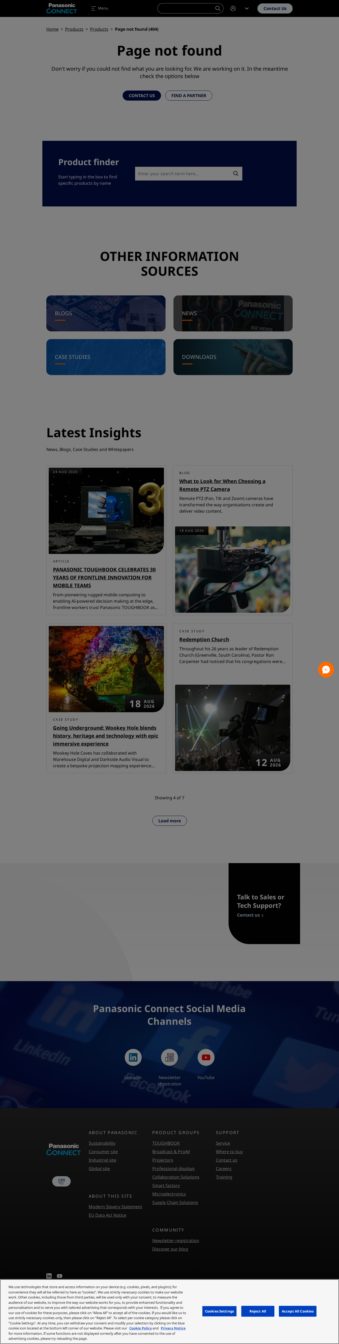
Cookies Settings (219, 1311)
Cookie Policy (140, 1328)
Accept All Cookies (298, 1311)
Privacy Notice (173, 1328)
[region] (169, 1311)
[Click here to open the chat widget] (326, 670)
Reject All (257, 1311)
